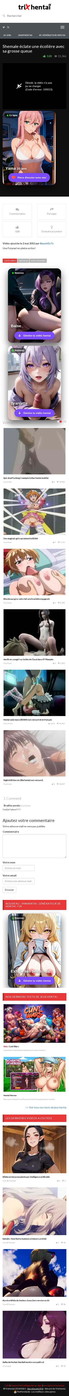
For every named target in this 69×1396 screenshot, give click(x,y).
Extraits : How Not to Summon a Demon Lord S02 (24, 1239)
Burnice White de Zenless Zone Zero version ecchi (26, 1300)
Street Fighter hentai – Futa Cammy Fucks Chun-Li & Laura (30, 538)
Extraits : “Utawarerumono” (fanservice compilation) (27, 780)
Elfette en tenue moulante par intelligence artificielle (26, 1177)
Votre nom (9, 862)
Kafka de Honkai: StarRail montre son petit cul (23, 1362)
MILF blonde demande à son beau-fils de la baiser (26, 478)
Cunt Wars (11, 1046)
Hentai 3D (23, 261)
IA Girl (8, 35)
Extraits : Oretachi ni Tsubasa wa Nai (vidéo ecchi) (26, 720)
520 (49, 56)
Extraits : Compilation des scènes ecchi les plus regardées (30, 659)
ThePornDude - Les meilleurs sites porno (36, 1391)
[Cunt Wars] (34, 1023)
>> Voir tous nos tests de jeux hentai (45, 1107)
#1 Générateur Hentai (52, 35)
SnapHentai (25, 35)
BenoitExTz (47, 243)
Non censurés (38, 261)
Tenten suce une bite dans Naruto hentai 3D (24, 599)
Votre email (9, 875)
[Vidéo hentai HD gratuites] (34, 6)
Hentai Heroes (10, 1095)
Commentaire (11, 831)
